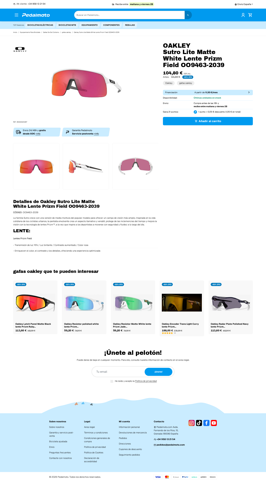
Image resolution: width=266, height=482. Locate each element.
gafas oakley (185, 83)
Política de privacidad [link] (95, 447)
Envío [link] (51, 447)
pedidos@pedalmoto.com (171, 444)
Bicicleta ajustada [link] (58, 441)
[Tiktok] (199, 423)
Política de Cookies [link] (93, 452)
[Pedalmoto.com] (36, 15)
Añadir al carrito (210, 121)
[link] (243, 14)
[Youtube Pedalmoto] (214, 423)
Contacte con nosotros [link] (60, 458)
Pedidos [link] (123, 438)
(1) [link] (175, 333)
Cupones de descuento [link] (130, 449)
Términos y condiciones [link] (96, 432)
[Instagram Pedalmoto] (192, 423)
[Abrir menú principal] (16, 15)
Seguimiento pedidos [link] (129, 454)
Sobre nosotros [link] (56, 427)
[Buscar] (188, 15)
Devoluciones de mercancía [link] (133, 432)
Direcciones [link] (125, 443)
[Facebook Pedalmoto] (206, 423)
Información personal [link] (129, 427)
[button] (244, 4)
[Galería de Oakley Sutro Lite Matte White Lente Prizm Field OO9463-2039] (86, 82)
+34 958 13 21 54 (166, 439)
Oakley (168, 83)
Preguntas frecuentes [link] (60, 452)
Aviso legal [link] (89, 427)
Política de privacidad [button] (146, 381)
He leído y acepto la (136, 381)
